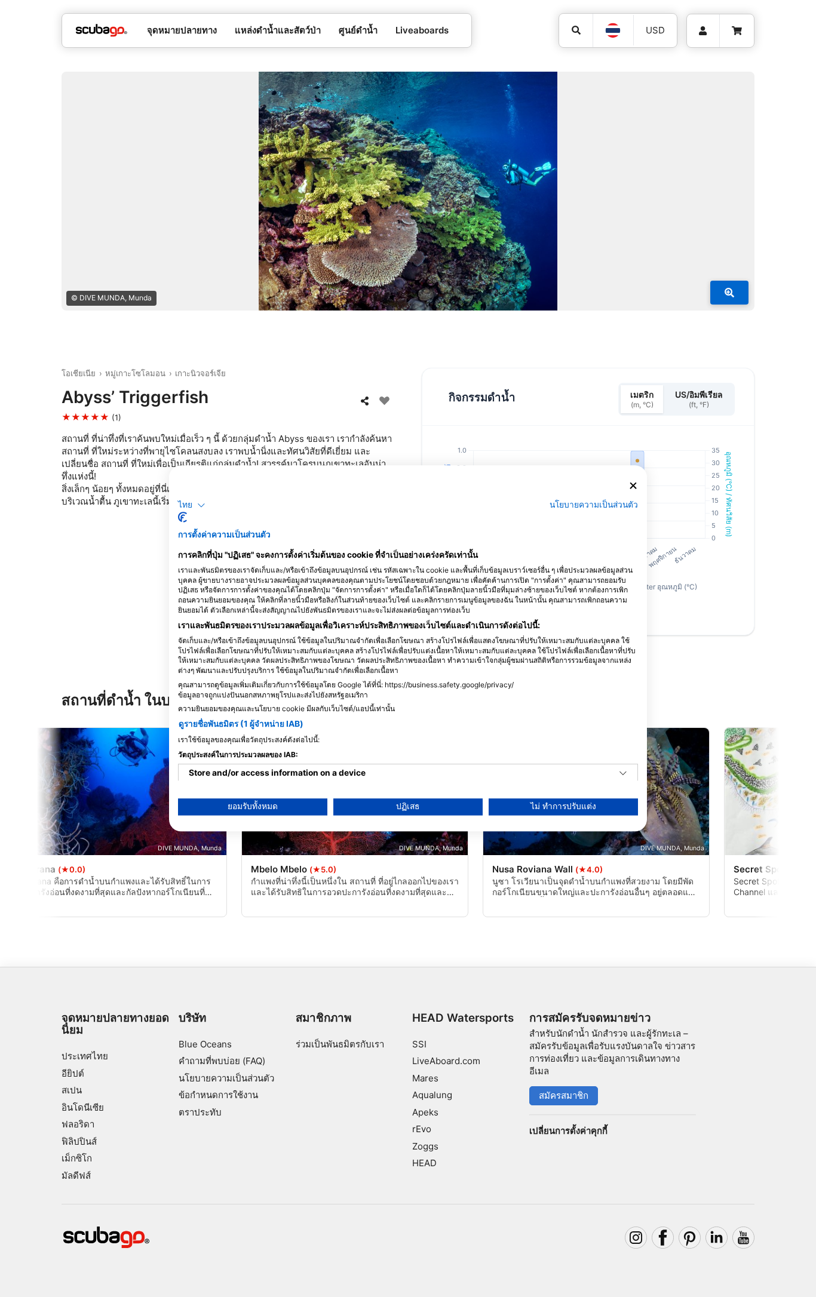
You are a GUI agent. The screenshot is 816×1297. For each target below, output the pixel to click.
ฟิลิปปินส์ (79, 1141)
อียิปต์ (73, 1073)
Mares (425, 1078)
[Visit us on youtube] (743, 1238)
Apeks (425, 1112)
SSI (419, 1044)
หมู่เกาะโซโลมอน (135, 373)
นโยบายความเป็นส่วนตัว (226, 1078)
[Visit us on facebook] (663, 1238)
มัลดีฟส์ (76, 1175)
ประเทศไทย (85, 1056)
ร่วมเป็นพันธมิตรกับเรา (340, 1044)
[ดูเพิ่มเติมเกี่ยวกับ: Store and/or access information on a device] (623, 774)
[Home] (101, 31)
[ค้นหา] (576, 30)
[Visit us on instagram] (636, 1238)
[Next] (755, 825)
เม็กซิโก (77, 1158)
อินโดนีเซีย (83, 1107)
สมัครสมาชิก (563, 1095)
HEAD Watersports (463, 1018)
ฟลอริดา (78, 1124)
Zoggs (425, 1146)
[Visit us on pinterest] (690, 1238)
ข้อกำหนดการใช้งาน (218, 1095)
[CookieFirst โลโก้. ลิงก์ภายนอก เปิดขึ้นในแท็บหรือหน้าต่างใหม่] (182, 517)
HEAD (424, 1163)
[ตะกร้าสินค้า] (736, 31)
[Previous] (61, 825)
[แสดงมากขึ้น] (729, 293)
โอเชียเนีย (79, 373)
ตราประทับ (200, 1112)
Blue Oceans (205, 1044)
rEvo (421, 1129)
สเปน (72, 1090)
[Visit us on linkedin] (716, 1238)
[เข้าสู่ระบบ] (703, 31)
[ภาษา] (613, 30)
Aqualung (432, 1095)
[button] (191, 505)
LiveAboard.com (446, 1061)
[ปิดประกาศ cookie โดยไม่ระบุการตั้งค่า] (633, 486)
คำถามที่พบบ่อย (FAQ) (222, 1061)
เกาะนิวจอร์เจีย (200, 373)
